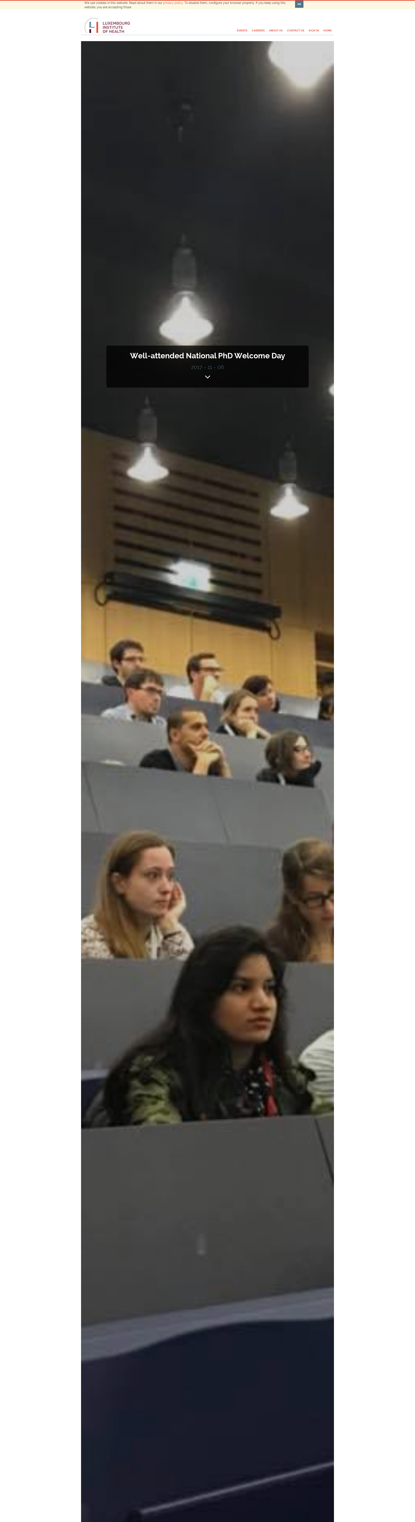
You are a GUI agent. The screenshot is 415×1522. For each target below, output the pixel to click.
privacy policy (173, 3)
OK (299, 4)
